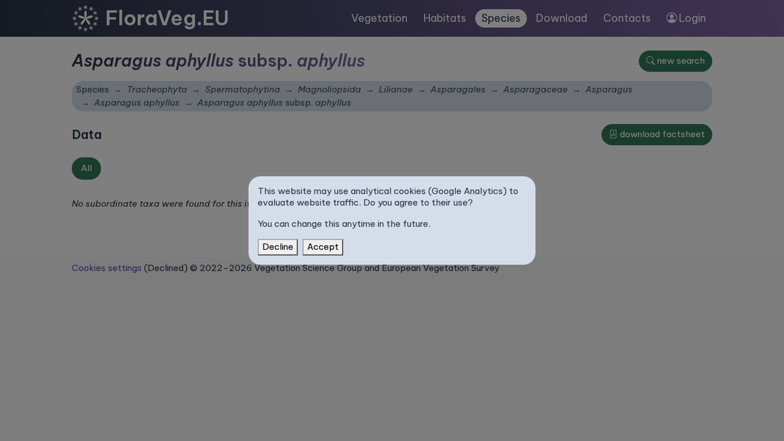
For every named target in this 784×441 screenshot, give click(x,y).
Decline (277, 246)
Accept (323, 246)
